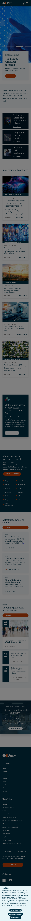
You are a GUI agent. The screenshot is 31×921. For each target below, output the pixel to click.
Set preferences (15, 917)
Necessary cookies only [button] (15, 914)
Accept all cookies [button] (15, 910)
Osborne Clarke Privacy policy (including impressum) (14, 904)
